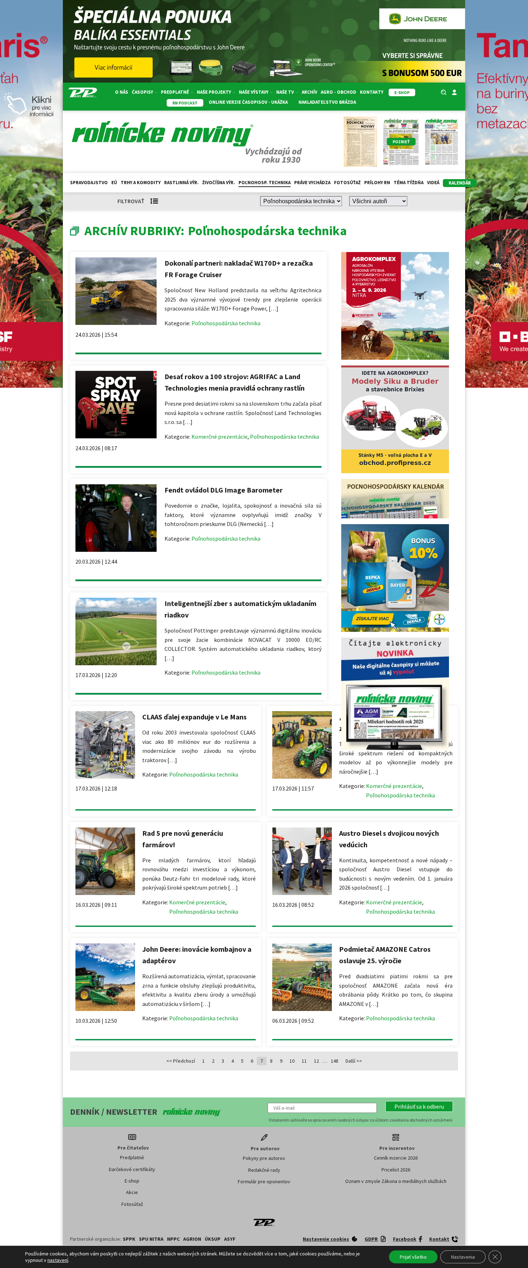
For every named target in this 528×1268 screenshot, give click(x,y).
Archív (309, 92)
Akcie (132, 1192)
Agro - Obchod (338, 92)
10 (292, 1061)
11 (304, 1061)
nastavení (57, 1260)
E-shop (132, 1181)
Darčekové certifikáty (132, 1169)
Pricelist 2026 (395, 1169)
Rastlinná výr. (181, 183)
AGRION (192, 1239)
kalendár (460, 183)
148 (334, 1061)
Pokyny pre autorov (264, 1158)
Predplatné (132, 1157)
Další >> (354, 1061)
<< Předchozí (180, 1061)
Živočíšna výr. (218, 183)
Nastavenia (463, 1257)
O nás (121, 92)
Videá (433, 183)
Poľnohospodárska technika (225, 323)
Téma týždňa (408, 183)
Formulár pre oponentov (264, 1181)
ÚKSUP (213, 1239)
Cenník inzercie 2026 (396, 1158)
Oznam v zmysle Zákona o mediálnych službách (395, 1181)
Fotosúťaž (347, 183)
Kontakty (371, 92)
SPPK (129, 1239)
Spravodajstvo (89, 183)
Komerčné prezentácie (219, 436)
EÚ (114, 183)
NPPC (173, 1239)
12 (316, 1061)
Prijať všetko (413, 1257)
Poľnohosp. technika (264, 183)
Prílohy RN (377, 183)
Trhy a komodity (141, 183)
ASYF (230, 1239)
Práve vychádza (312, 183)
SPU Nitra (151, 1239)
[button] (419, 1106)
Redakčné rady (264, 1170)
